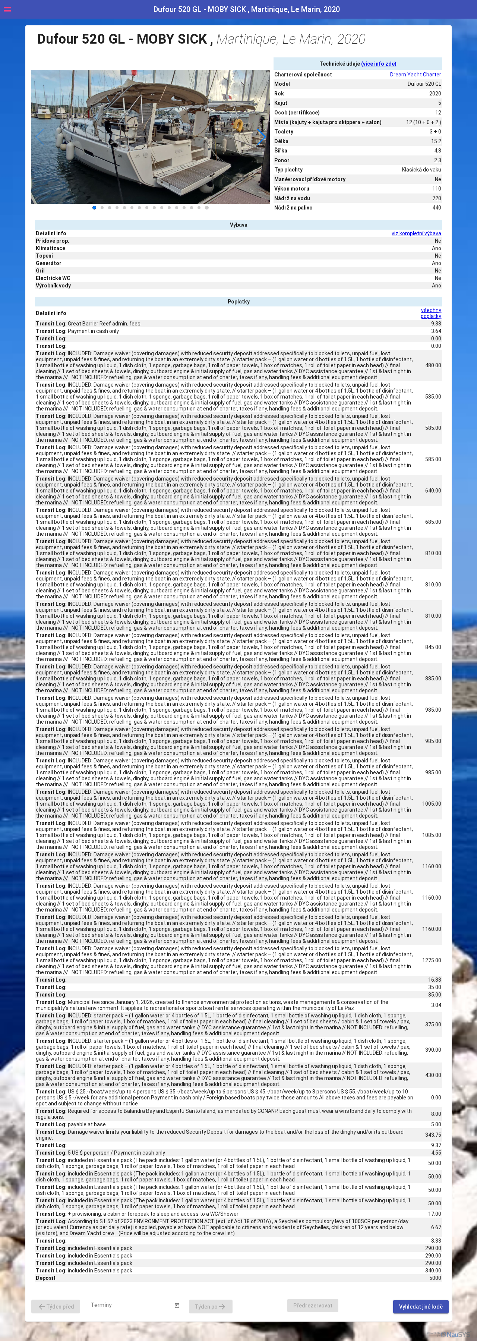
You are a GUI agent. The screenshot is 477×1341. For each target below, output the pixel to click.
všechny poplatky (431, 313)
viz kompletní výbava (416, 233)
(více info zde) (379, 64)
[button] (261, 137)
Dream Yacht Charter (415, 75)
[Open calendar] (177, 1305)
